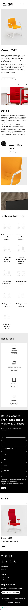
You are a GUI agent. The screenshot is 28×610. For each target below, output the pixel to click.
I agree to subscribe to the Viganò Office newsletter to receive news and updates (12, 484)
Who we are (4, 566)
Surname (6, 443)
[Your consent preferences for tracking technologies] (2, 607)
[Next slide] (23, 27)
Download (14, 354)
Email (5, 465)
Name (5, 437)
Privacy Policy (13, 479)
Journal (3, 572)
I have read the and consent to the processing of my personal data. (13, 480)
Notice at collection (4, 608)
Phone (5, 459)
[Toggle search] (20, 4)
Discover (12, 152)
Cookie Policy (5, 580)
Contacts (3, 574)
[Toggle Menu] (24, 4)
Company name (8, 448)
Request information (8, 79)
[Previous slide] (4, 27)
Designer (3, 569)
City (5, 454)
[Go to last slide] (20, 85)
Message (6, 471)
